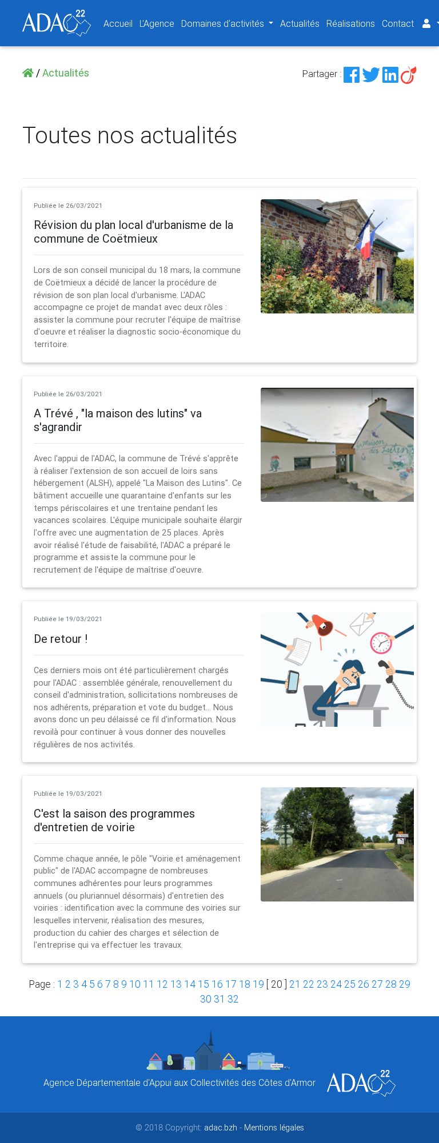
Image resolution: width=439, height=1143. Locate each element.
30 (205, 998)
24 (336, 984)
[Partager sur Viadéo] (409, 73)
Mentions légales (274, 1127)
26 (363, 984)
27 (377, 984)
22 (308, 984)
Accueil (118, 23)
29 (404, 984)
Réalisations (350, 23)
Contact (398, 23)
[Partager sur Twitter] (371, 73)
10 (135, 984)
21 (295, 984)
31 (219, 998)
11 (148, 984)
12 (162, 984)
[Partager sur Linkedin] (390, 73)
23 (322, 984)
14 (189, 984)
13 (176, 984)
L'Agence (156, 23)
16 (217, 984)
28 (391, 984)
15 (203, 984)
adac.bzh (220, 1127)
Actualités (300, 23)
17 (231, 984)
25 (350, 984)
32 (233, 998)
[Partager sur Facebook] (352, 73)
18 (244, 984)
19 (258, 984)
